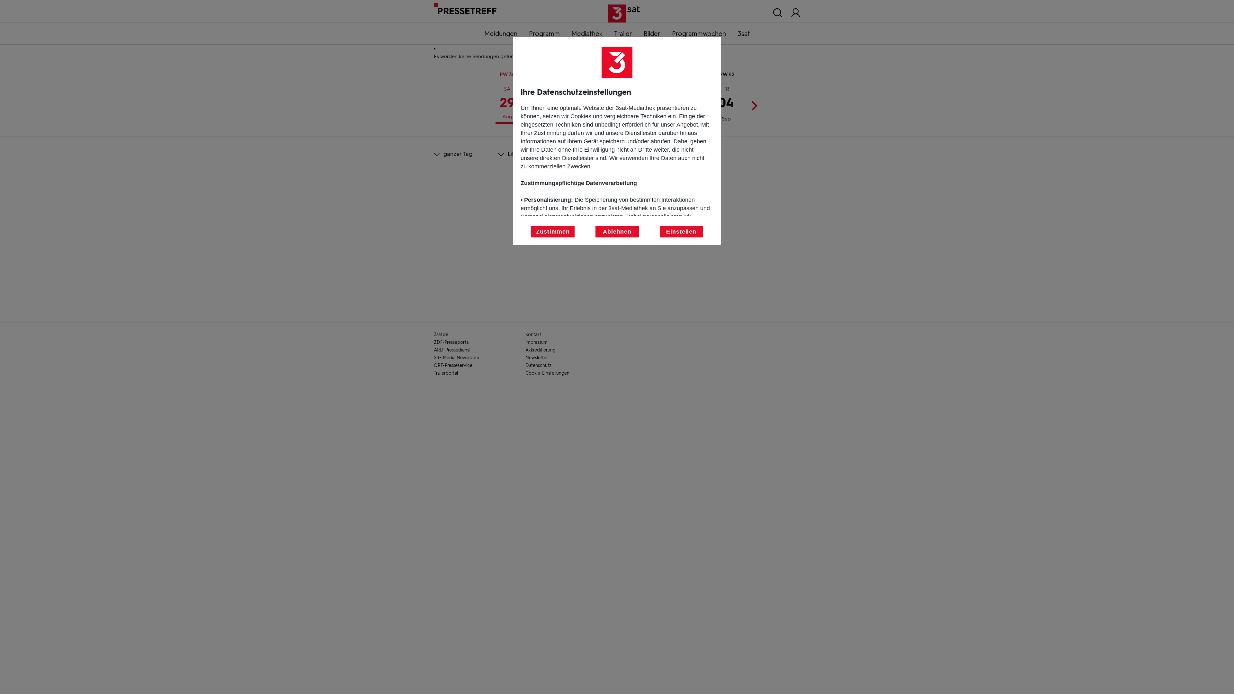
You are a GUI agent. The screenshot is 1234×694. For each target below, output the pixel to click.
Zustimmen (552, 231)
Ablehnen (617, 231)
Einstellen (681, 231)
